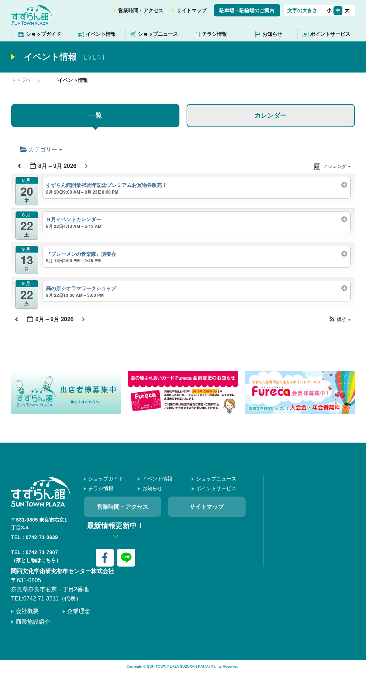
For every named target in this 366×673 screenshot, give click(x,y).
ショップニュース (158, 34)
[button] (339, 319)
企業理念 (78, 611)
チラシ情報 (214, 34)
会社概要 (27, 611)
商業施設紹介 (33, 622)
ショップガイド (43, 34)
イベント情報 (101, 34)
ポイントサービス (330, 34)
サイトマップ (192, 10)
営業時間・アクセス (140, 10)
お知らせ (272, 34)
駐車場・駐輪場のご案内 (246, 10)
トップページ (26, 80)
